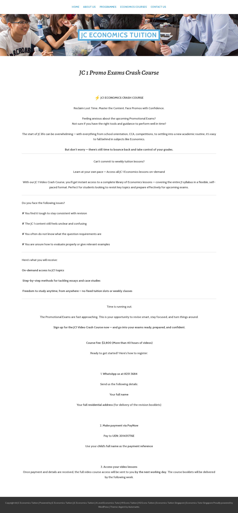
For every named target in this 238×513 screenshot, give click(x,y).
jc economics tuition (119, 35)
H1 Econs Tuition (129, 502)
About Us (89, 6)
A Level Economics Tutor (108, 502)
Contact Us (158, 6)
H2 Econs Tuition (146, 502)
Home (75, 6)
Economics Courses (133, 6)
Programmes (108, 6)
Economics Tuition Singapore (170, 502)
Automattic (133, 506)
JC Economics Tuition (62, 502)
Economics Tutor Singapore (199, 502)
